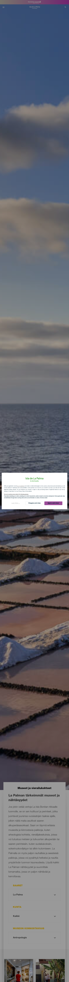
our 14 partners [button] (20, 486)
